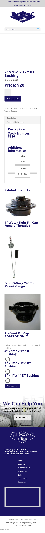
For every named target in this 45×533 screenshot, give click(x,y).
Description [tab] (11, 118)
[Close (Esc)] (8, 529)
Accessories (22, 471)
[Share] (5, 529)
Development (24, 522)
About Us (21, 464)
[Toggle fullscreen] (3, 529)
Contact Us (22, 417)
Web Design (10, 522)
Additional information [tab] (15, 122)
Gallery (20, 475)
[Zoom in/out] (1, 529)
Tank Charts (22, 478)
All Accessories (12, 386)
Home (20, 461)
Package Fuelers (24, 468)
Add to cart (13, 98)
